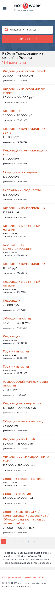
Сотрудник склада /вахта (22, 190)
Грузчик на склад (16, 351)
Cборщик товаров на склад (23, 421)
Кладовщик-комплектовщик (24, 208)
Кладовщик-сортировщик (22, 403)
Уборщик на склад (17, 318)
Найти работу (27, 39)
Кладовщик (11, 110)
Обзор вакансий (11, 577)
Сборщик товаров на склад (23, 478)
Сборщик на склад (17, 493)
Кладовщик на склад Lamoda (25, 71)
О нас (42, 577)
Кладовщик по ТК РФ (19, 439)
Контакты (30, 577)
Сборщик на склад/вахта (22, 172)
